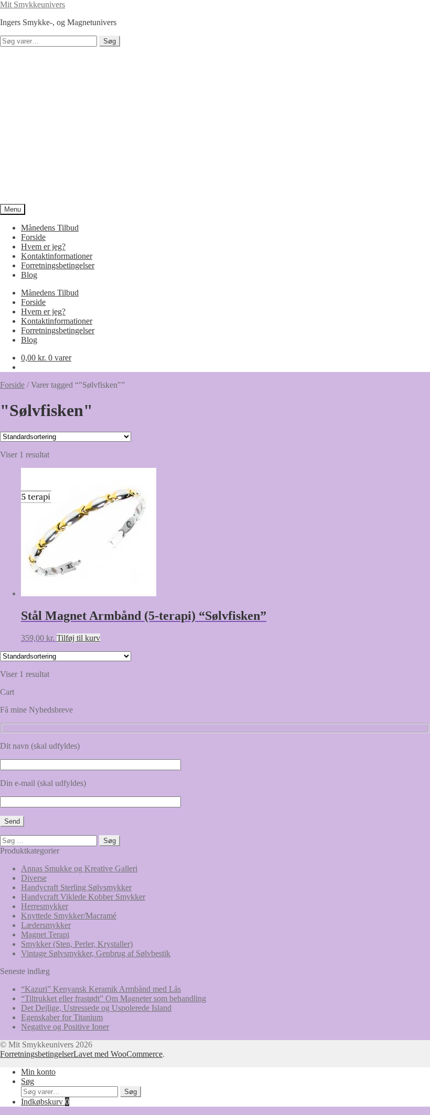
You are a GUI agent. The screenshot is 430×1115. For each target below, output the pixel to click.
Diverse (34, 877)
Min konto (38, 1071)
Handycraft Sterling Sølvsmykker (76, 887)
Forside (33, 237)
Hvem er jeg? (43, 246)
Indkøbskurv (45, 1101)
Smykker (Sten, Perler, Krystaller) (77, 943)
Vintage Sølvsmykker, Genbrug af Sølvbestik (95, 953)
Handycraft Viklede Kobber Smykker (83, 896)
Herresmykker (44, 906)
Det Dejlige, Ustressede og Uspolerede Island (96, 1007)
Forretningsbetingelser (57, 265)
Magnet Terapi (45, 934)
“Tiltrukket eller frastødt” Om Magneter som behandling (113, 998)
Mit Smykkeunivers (32, 4)
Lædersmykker (46, 925)
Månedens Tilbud (50, 227)
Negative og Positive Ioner (65, 1026)
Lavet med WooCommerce (118, 1054)
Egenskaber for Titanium (62, 1017)
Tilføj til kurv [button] (78, 637)
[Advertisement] (215, 125)
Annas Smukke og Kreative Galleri (79, 868)
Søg (109, 41)
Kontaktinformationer (56, 256)
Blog (29, 274)
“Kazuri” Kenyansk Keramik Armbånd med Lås (101, 989)
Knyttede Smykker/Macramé (68, 915)
